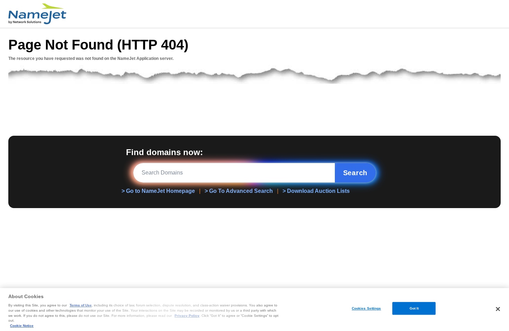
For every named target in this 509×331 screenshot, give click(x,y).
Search (355, 173)
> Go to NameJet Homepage (158, 191)
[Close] (498, 308)
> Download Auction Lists (316, 191)
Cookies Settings (366, 308)
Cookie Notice (22, 326)
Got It (414, 308)
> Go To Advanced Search (239, 191)
